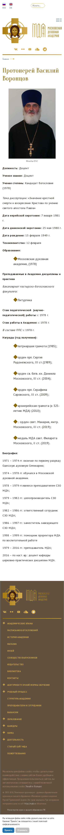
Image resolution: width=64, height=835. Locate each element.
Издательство (15, 664)
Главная (5, 59)
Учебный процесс (17, 692)
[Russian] (4, 4)
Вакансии (12, 712)
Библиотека (14, 671)
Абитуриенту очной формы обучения (28, 685)
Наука (10, 733)
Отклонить (22, 830)
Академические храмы (20, 623)
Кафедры (12, 726)
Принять (8, 830)
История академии (18, 637)
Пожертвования (16, 753)
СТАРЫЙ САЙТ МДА (17, 746)
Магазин (12, 644)
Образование (14, 719)
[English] (10, 4)
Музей (10, 651)
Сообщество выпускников (22, 657)
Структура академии (19, 698)
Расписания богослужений (22, 630)
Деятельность (15, 740)
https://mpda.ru (30, 803)
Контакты (12, 678)
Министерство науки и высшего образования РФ (26, 810)
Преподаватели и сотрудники (24, 705)
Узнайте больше (34, 786)
